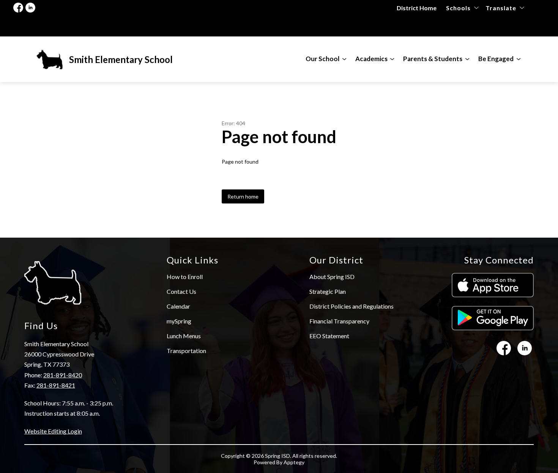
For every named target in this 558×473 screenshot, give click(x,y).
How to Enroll (185, 276)
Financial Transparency (339, 321)
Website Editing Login (53, 431)
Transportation (186, 350)
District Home (417, 7)
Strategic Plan (327, 291)
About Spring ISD (332, 276)
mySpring (179, 321)
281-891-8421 (55, 385)
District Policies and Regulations (351, 306)
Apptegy (294, 462)
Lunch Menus (184, 335)
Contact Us (181, 291)
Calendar (178, 306)
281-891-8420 (62, 374)
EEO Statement (329, 335)
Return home (243, 196)
